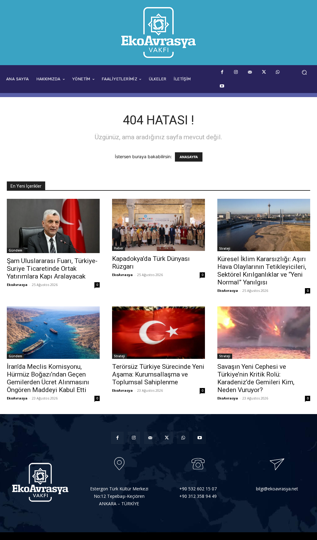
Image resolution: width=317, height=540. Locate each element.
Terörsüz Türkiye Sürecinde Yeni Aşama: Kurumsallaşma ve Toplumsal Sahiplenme (158, 374)
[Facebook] (222, 72)
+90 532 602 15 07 (198, 489)
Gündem (15, 250)
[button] (304, 72)
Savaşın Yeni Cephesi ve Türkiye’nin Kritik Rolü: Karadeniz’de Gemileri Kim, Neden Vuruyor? (255, 378)
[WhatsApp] (277, 72)
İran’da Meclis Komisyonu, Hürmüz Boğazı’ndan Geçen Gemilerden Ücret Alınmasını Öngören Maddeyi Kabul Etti (48, 378)
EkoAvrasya (17, 284)
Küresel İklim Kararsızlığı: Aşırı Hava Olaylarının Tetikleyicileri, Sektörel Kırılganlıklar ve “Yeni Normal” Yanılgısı (261, 270)
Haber (118, 248)
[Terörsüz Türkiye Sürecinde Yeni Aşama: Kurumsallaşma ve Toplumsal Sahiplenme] (158, 332)
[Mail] (250, 72)
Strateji (224, 248)
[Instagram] (236, 72)
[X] (263, 72)
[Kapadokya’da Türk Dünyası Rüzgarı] (158, 225)
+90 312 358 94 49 (198, 496)
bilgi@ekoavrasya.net (277, 489)
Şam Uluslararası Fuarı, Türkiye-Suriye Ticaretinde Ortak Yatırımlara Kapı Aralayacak (52, 268)
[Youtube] (222, 86)
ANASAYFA (189, 157)
